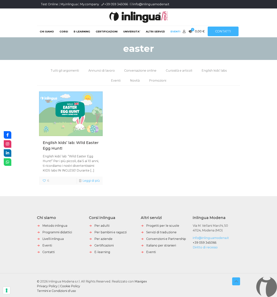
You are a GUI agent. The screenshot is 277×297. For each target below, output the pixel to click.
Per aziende (103, 239)
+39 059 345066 (116, 4)
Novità (135, 80)
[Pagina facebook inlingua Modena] (7, 135)
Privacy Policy (47, 286)
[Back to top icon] (236, 281)
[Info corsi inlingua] (7, 162)
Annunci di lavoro (101, 70)
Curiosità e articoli (179, 70)
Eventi (116, 80)
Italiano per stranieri (161, 245)
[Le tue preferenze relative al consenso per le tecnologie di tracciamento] (6, 290)
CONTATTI (223, 31)
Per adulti (101, 225)
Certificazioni (104, 245)
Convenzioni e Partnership (166, 239)
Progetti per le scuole (162, 225)
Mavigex (141, 281)
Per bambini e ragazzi (110, 232)
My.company (89, 4)
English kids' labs (214, 70)
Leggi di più (91, 180)
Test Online (49, 4)
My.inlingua (69, 4)
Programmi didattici (57, 232)
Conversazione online (140, 70)
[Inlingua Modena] (138, 17)
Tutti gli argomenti (65, 70)
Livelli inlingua (53, 239)
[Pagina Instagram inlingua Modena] (7, 144)
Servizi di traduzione (161, 232)
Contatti (48, 252)
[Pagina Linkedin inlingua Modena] (7, 153)
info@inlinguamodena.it (151, 4)
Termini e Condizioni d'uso (56, 291)
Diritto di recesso (205, 247)
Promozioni (157, 80)
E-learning (102, 252)
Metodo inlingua (54, 225)
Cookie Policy (70, 286)
